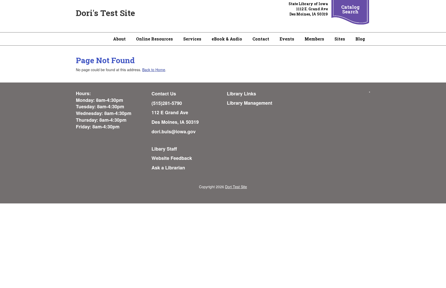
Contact (260, 39)
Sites (339, 39)
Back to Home (153, 69)
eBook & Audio (227, 39)
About (119, 39)
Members (314, 39)
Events (287, 39)
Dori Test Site (236, 186)
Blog (360, 39)
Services (192, 39)
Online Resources (154, 39)
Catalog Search (350, 9)
